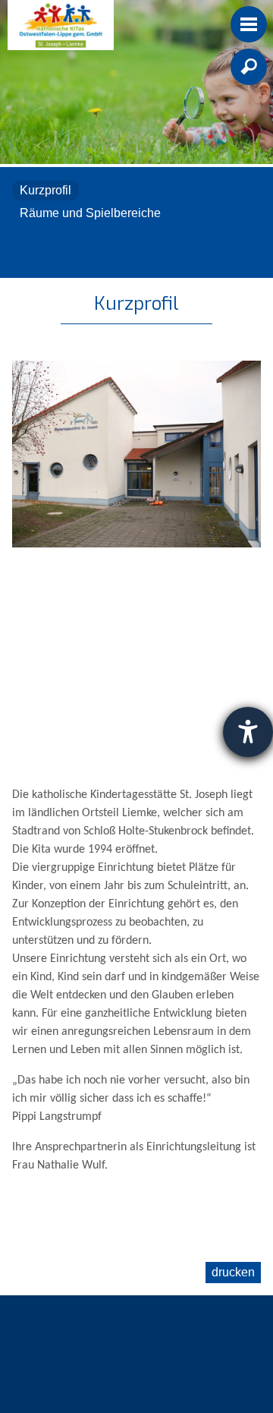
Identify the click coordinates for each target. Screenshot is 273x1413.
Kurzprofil (45, 190)
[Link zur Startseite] (61, 25)
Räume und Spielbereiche (90, 213)
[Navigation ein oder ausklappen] (249, 24)
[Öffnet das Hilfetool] (248, 732)
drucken (233, 1272)
